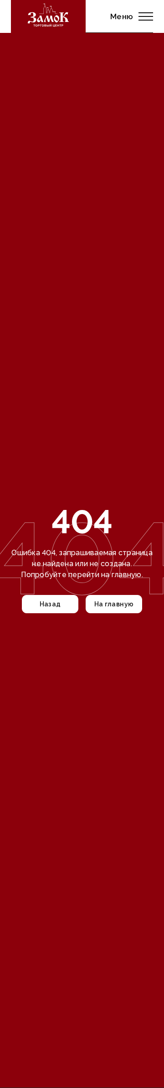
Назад (50, 604)
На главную (114, 604)
